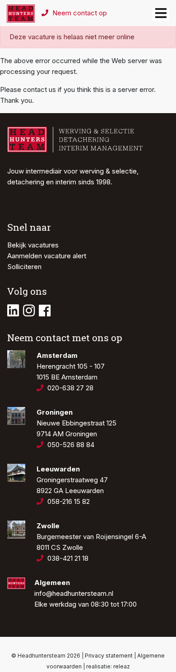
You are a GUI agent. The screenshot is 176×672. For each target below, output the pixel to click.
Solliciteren (24, 266)
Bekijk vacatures (33, 245)
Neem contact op (79, 13)
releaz (121, 666)
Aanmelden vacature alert (46, 255)
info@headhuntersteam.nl (73, 593)
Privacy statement (109, 655)
